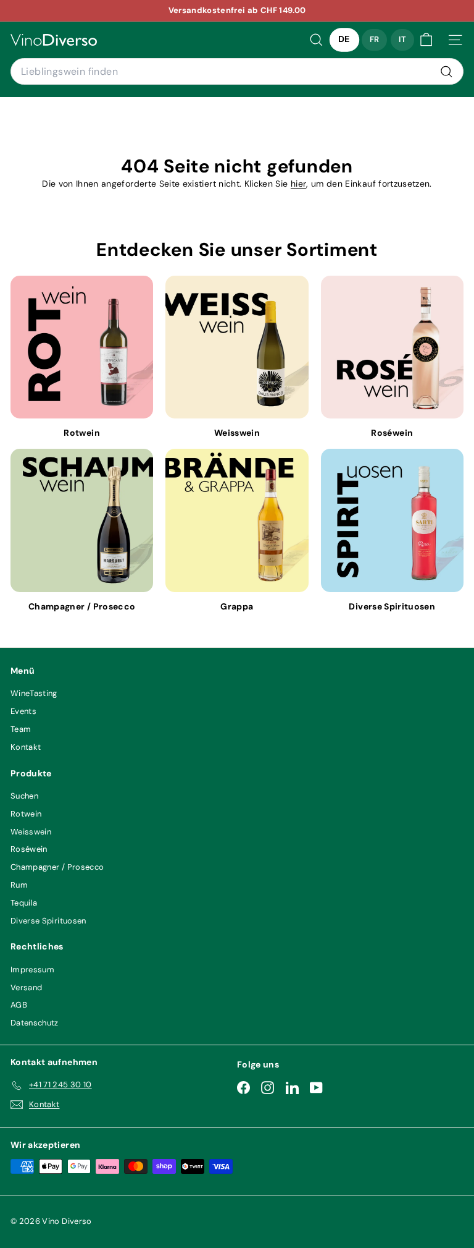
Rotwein (25, 814)
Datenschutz (34, 1022)
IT (402, 39)
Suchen (24, 796)
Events (23, 711)
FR (375, 39)
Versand (26, 987)
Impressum (32, 969)
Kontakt (25, 747)
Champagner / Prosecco (57, 867)
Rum (19, 885)
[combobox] (237, 71)
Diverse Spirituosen (48, 920)
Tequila (23, 903)
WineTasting (33, 693)
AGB (18, 1005)
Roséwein (29, 849)
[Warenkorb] (426, 40)
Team (20, 729)
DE (344, 39)
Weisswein (30, 831)
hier (298, 183)
